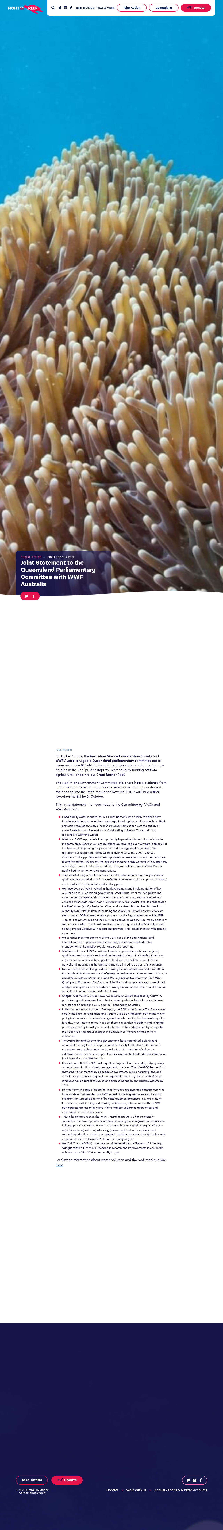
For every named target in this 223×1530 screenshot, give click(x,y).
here (59, 1164)
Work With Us (136, 1490)
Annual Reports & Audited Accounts (181, 1490)
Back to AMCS (85, 7)
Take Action (131, 8)
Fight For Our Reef (61, 557)
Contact (112, 1490)
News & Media (105, 7)
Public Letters (31, 557)
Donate (199, 8)
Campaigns (163, 8)
